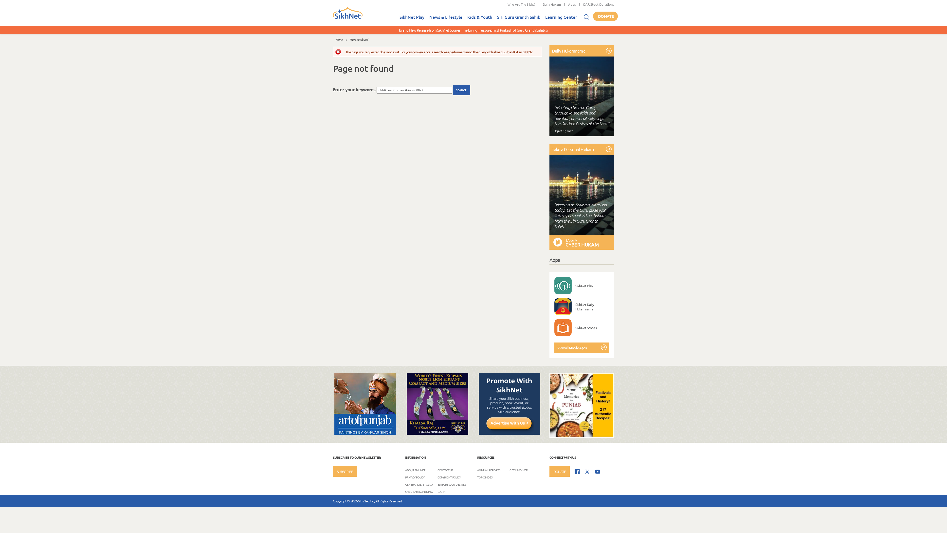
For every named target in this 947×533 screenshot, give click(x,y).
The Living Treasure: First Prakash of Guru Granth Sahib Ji (505, 30)
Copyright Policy (449, 477)
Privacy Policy (415, 477)
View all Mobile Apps (572, 347)
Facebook (577, 471)
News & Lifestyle (445, 17)
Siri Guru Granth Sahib (518, 17)
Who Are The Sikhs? (521, 4)
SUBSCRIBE (345, 471)
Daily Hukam (552, 4)
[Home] (348, 18)
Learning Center (561, 17)
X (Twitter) (587, 472)
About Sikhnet (415, 470)
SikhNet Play (412, 17)
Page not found (359, 39)
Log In (441, 492)
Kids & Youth (479, 17)
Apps (572, 4)
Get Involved (519, 470)
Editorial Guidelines (451, 484)
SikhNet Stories (586, 327)
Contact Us (445, 470)
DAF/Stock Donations (598, 4)
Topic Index (485, 477)
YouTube (597, 472)
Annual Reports (488, 470)
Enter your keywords (355, 90)
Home (338, 39)
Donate (606, 16)
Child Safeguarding (419, 492)
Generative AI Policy (419, 484)
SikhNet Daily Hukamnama (584, 306)
